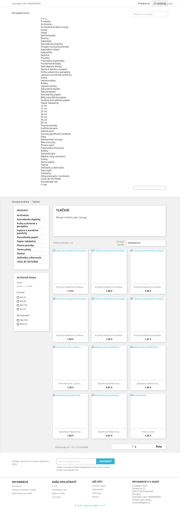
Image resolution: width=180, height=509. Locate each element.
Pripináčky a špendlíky (52, 60)
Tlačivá (44, 164)
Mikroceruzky (48, 142)
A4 (23, 297)
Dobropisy (97, 493)
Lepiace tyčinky (49, 86)
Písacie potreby (49, 125)
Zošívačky (46, 173)
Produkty (46, 21)
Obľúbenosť (146, 243)
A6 (23, 305)
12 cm (44, 105)
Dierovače (46, 170)
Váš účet (97, 481)
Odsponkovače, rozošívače (55, 176)
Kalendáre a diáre (50, 49)
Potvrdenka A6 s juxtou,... (70, 383)
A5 (23, 301)
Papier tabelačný (49, 102)
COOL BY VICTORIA (51, 178)
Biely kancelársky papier (53, 97)
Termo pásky (47, 162)
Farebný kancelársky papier (55, 100)
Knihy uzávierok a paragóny (55, 72)
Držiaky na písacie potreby (55, 46)
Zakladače (46, 41)
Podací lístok (148, 431)
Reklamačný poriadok (22, 493)
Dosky (44, 29)
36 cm (44, 119)
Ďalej (160, 447)
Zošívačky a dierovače (52, 167)
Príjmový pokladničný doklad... (70, 287)
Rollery (44, 83)
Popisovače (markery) (52, 147)
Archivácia (46, 24)
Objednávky (97, 489)
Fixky (43, 136)
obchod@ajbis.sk (141, 502)
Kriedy (44, 159)
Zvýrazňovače (48, 153)
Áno (23, 323)
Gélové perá (47, 131)
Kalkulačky (46, 52)
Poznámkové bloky (51, 63)
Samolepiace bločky (51, 66)
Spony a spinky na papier (54, 69)
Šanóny (45, 38)
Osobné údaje (98, 485)
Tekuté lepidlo (48, 91)
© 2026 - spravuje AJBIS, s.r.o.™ (90, 505)
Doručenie (17, 486)
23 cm (44, 111)
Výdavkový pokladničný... (109, 383)
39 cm (44, 122)
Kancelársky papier (51, 94)
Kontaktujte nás (49, 181)
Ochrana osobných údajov (24, 489)
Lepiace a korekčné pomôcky (56, 74)
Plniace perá (47, 145)
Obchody (56, 497)
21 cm (44, 108)
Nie (24, 319)
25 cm (44, 117)
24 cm (44, 114)
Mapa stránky (58, 493)
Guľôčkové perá (49, 128)
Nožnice (45, 55)
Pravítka (45, 57)
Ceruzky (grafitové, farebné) (56, 133)
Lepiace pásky (48, 80)
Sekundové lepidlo (50, 88)
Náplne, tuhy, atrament (53, 156)
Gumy (44, 77)
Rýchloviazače (48, 35)
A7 (23, 309)
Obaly (44, 32)
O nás (44, 184)
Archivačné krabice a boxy (54, 27)
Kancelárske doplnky (52, 43)
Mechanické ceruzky (51, 139)
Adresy (95, 496)
